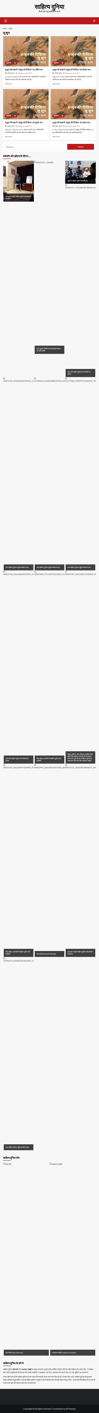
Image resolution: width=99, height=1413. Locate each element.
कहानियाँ (8, 63)
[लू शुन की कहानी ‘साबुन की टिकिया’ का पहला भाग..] (73, 104)
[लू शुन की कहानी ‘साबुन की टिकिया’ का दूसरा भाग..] (26, 104)
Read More (9, 84)
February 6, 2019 (23, 73)
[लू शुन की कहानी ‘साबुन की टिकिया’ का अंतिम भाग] (26, 51)
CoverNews (58, 1408)
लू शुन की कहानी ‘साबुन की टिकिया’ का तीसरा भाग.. (72, 69)
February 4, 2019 (70, 73)
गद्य (15, 63)
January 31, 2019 (70, 126)
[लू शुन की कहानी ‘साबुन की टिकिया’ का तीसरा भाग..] (73, 51)
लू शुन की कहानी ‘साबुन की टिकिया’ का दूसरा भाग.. (24, 122)
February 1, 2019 (23, 126)
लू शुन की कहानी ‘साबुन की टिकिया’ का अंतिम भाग (24, 69)
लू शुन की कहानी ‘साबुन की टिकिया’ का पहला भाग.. (71, 122)
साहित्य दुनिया (49, 7)
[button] (5, 20)
